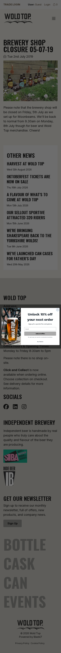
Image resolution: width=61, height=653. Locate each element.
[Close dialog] (57, 310)
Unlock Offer (40, 334)
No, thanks (40, 342)
